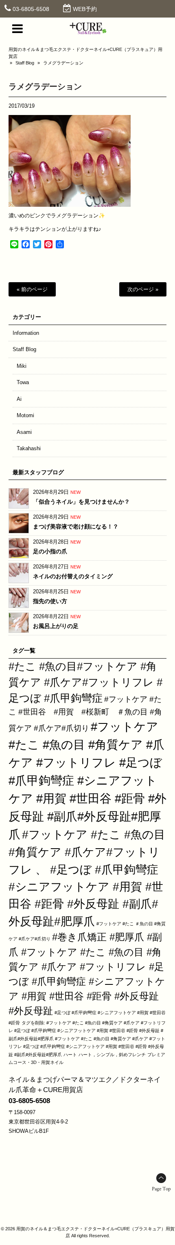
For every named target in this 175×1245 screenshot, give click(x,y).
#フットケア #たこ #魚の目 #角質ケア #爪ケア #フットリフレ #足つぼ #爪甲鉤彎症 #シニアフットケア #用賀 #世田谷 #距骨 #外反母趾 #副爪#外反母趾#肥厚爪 (87, 780)
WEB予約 (85, 9)
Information (26, 333)
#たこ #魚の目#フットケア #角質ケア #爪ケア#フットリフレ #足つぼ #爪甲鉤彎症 (85, 682)
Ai (19, 399)
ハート (70, 1054)
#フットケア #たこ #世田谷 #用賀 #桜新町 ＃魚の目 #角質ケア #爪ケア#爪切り (85, 713)
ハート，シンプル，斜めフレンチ (112, 1054)
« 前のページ (32, 289)
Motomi (25, 415)
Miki (21, 366)
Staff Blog (24, 62)
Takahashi (29, 448)
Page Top (161, 1188)
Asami (24, 432)
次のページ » (142, 289)
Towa (23, 382)
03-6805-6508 (31, 9)
